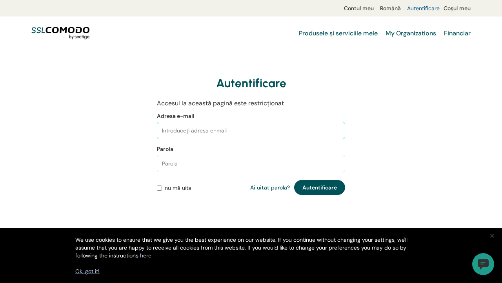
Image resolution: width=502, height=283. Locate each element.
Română (390, 8)
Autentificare (423, 8)
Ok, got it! (87, 271)
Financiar (457, 33)
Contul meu (359, 8)
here (145, 255)
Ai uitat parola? (270, 187)
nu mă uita (178, 187)
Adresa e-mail (176, 115)
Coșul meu (457, 8)
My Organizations (411, 33)
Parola (165, 149)
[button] (483, 264)
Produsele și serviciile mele (338, 33)
